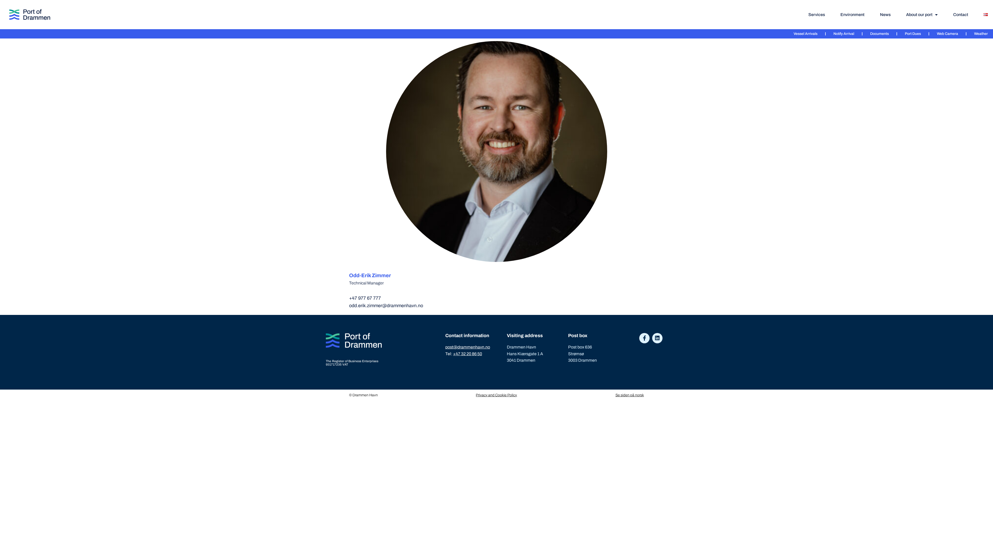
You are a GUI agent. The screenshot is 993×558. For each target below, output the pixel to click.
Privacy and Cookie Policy (496, 395)
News (885, 14)
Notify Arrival (843, 34)
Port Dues (913, 34)
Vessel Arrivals (805, 34)
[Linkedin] (657, 338)
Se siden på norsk (629, 395)
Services (816, 14)
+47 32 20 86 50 (467, 354)
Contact (960, 14)
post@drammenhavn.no (467, 347)
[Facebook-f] (644, 338)
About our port (919, 14)
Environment (852, 14)
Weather (981, 34)
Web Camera (947, 34)
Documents (879, 34)
